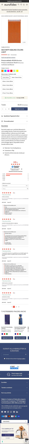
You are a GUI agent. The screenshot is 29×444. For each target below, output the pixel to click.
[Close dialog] (28, 424)
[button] (26, 4)
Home (2, 16)
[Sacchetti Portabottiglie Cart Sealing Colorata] (20, 319)
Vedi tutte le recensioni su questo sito (15, 171)
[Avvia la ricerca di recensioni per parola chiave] (27, 188)
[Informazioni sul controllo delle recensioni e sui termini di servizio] (21, 169)
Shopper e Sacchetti (8, 16)
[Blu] (2, 334)
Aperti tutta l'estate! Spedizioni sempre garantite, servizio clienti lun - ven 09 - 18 (14, 10)
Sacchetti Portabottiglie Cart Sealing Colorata (20, 327)
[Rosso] (4, 334)
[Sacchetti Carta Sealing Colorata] (7, 319)
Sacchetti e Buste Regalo (18, 16)
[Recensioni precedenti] (11, 307)
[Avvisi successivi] (19, 307)
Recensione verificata (7, 194)
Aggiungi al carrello (19, 109)
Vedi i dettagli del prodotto (8, 57)
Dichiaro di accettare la (15, 358)
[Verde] (7, 334)
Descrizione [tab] (4, 126)
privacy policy (21, 358)
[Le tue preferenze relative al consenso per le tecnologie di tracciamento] (2, 441)
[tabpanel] (14, 142)
